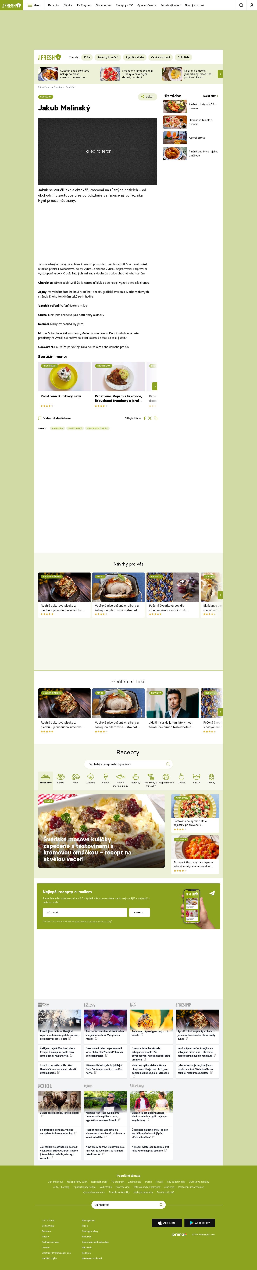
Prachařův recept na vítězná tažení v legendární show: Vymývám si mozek (105, 1035)
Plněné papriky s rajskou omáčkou (203, 153)
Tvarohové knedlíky (119, 1192)
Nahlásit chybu (49, 1258)
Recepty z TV (124, 5)
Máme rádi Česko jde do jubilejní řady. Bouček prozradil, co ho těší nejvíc (104, 1069)
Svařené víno (123, 1187)
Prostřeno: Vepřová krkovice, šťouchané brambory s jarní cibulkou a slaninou (118, 398)
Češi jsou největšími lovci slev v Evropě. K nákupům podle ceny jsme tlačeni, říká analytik (57, 1052)
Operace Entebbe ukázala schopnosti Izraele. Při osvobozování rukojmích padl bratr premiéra (151, 1054)
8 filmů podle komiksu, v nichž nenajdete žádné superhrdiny (56, 1131)
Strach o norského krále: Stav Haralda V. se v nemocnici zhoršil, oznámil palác (58, 1069)
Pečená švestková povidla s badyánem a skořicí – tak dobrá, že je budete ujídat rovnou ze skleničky (167, 608)
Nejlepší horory (99, 1181)
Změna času (134, 1181)
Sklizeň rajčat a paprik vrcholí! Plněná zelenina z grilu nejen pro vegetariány (150, 1116)
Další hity (209, 95)
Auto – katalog (61, 1187)
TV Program (84, 5)
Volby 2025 (106, 1187)
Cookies (46, 1247)
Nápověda (87, 1247)
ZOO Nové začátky (199, 1181)
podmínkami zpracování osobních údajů (93, 921)
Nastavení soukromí (92, 1258)
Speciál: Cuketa (146, 5)
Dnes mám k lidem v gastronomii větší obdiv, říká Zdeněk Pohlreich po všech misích (104, 1052)
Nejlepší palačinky (143, 1192)
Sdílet (149, 97)
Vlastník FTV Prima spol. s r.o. (56, 1253)
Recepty (53, 5)
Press (85, 1225)
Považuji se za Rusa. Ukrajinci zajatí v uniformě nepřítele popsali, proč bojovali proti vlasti (59, 1035)
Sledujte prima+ (194, 5)
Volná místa (48, 1225)
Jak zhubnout (55, 1181)
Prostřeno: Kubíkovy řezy (61, 396)
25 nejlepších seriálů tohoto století (59, 1112)
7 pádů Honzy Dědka (84, 1187)
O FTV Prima (48, 1220)
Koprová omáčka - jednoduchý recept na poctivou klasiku (197, 74)
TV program (117, 1181)
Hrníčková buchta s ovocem (200, 122)
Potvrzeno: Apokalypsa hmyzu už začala (150, 1033)
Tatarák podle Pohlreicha (147, 1187)
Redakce (86, 1253)
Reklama (46, 1231)
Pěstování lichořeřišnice (191, 1187)
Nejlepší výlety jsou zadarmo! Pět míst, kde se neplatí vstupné (150, 1149)
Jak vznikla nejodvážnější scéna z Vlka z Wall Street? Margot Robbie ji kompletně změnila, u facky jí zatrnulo (59, 1153)
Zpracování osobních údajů (95, 1242)
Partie (148, 1181)
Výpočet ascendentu (94, 1192)
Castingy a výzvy (90, 1231)
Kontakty (86, 1236)
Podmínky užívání (50, 1242)
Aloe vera (169, 1187)
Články (67, 5)
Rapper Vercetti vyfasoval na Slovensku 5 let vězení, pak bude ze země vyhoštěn (105, 1133)
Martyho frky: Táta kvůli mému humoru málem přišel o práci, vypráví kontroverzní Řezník (102, 1116)
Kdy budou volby (176, 1181)
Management (88, 1220)
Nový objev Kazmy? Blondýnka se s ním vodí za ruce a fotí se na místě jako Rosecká (105, 1151)
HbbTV (45, 1236)
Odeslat (139, 912)
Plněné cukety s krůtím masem (202, 106)
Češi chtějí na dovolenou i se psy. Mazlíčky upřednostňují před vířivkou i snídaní (150, 1133)
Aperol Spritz (197, 137)
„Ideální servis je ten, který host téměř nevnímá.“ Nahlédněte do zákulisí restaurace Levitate (171, 725)
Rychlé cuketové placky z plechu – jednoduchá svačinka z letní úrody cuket (62, 608)
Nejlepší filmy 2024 (77, 1181)
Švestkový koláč (165, 1192)
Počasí (159, 1181)
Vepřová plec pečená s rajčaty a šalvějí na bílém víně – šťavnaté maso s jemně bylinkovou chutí (117, 608)
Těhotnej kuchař (171, 5)
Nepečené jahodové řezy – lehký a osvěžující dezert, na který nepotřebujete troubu (138, 75)
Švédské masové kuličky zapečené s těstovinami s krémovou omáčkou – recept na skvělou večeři (87, 849)
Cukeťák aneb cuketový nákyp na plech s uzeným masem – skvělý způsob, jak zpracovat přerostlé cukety (74, 79)
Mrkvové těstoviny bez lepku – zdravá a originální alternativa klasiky (193, 866)
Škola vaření (103, 5)
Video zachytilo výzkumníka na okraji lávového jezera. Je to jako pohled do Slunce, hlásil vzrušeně (150, 1069)
